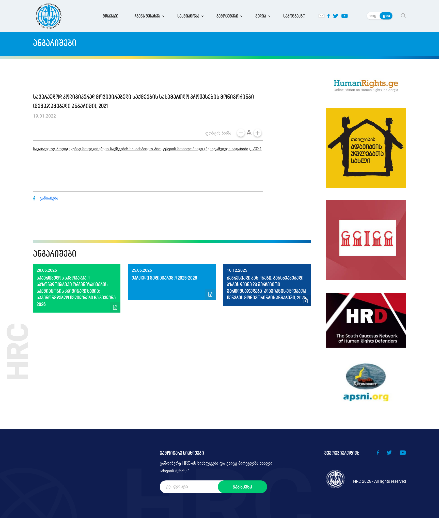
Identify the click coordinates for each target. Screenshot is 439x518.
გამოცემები (227, 16)
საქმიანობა (188, 16)
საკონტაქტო (294, 16)
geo (386, 15)
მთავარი (110, 16)
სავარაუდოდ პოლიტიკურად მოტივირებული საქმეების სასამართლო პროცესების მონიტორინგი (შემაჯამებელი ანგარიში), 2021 (147, 149)
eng (373, 15)
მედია (260, 16)
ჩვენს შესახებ (147, 16)
